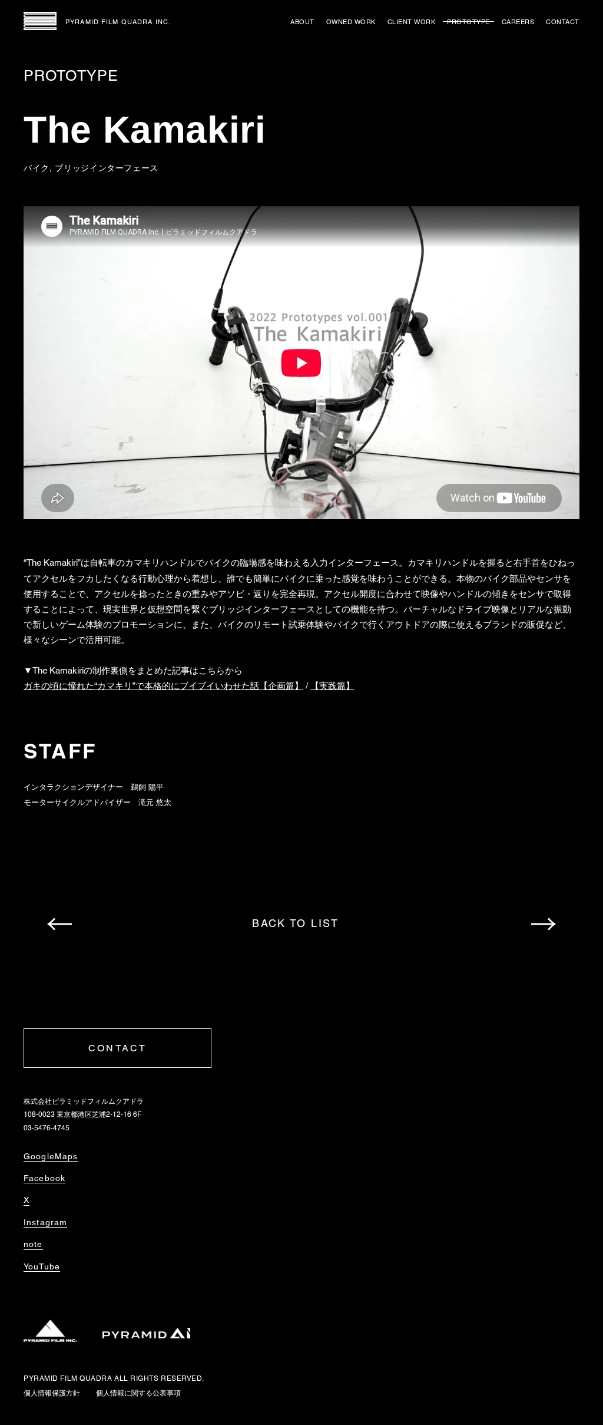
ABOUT (302, 21)
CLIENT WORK (411, 21)
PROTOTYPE (468, 21)
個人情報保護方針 (52, 1393)
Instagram (45, 1222)
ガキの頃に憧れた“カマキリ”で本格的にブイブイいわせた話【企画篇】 (163, 686)
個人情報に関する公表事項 (138, 1393)
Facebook (44, 1178)
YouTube (42, 1266)
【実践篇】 (332, 686)
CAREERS (518, 21)
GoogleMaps (51, 1156)
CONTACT (562, 21)
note (33, 1244)
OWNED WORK (351, 21)
